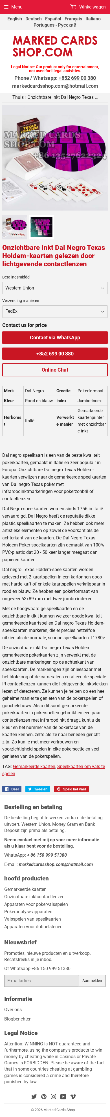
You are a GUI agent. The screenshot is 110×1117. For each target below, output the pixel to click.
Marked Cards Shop (59, 1110)
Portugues (44, 25)
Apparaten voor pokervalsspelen (36, 904)
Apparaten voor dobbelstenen (33, 926)
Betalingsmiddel (16, 277)
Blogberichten (18, 1019)
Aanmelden (92, 980)
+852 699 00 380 (55, 354)
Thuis (18, 97)
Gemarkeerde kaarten (34, 766)
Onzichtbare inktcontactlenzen (34, 896)
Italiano (93, 19)
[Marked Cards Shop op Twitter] (34, 1097)
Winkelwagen (92, 7)
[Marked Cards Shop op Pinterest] (44, 1097)
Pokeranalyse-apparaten (28, 911)
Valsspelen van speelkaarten (32, 919)
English (14, 19)
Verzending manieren (20, 300)
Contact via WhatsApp (55, 337)
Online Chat (55, 370)
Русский (67, 25)
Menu (17, 7)
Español (53, 19)
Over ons (13, 1009)
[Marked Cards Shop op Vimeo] (73, 1097)
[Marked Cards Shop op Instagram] (53, 1097)
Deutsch (33, 19)
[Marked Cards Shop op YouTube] (63, 1097)
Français (73, 19)
